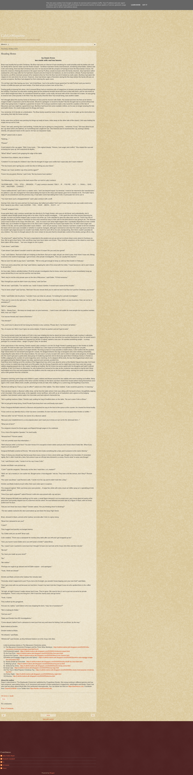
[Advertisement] (48, 17)
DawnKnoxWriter (11, 688)
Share (3, 699)
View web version (48, 719)
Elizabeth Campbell (9, 759)
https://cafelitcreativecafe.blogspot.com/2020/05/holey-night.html (38, 674)
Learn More (135, 5)
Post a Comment (7, 708)
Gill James (6, 765)
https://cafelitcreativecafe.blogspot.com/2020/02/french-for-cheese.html (44, 655)
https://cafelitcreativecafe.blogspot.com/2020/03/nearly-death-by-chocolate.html (54, 661)
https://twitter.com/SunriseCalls (41, 688)
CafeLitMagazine (13, 35)
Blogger (52, 773)
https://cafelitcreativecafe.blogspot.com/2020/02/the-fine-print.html (40, 653)
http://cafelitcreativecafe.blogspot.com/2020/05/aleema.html (34, 676)
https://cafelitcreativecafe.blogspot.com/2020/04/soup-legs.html (36, 668)
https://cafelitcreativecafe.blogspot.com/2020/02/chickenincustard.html (45, 651)
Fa (3, 762)
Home (48, 715)
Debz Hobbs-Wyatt (8, 756)
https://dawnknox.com (76, 686)
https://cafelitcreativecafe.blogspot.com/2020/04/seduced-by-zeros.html (45, 666)
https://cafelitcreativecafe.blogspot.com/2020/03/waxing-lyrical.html (41, 664)
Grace (4, 768)
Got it (144, 5)
